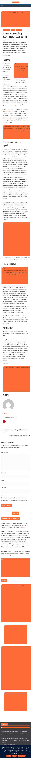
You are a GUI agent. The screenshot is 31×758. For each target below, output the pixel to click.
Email (3, 480)
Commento (5, 452)
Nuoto (13, 29)
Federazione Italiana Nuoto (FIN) (11, 119)
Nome (3, 473)
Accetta (9, 755)
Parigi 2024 (19, 29)
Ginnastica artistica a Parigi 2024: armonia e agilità (15, 431)
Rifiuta (14, 755)
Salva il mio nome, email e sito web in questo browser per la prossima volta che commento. (14, 499)
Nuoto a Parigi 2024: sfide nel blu (18, 436)
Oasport (23, 527)
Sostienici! (15, 513)
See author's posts (9, 417)
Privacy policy (21, 755)
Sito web (3, 488)
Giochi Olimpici (6, 29)
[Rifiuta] (29, 751)
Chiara (14, 40)
